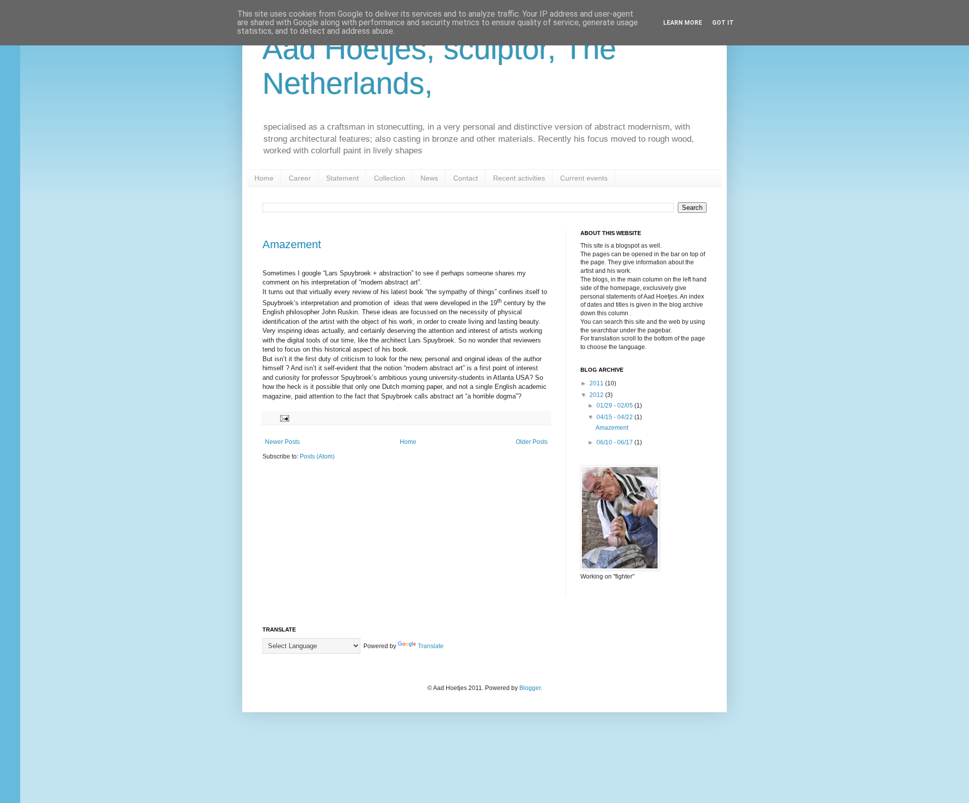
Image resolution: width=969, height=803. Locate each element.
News (429, 178)
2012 (597, 394)
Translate (431, 646)
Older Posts (532, 441)
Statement (342, 178)
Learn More (682, 22)
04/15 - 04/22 (615, 417)
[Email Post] (284, 418)
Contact (465, 178)
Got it (723, 22)
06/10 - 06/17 (615, 442)
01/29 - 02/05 (615, 405)
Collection (389, 178)
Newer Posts (282, 441)
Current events (584, 178)
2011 (597, 383)
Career (300, 178)
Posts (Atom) (317, 456)
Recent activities (519, 178)
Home (264, 178)
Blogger (530, 688)
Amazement (291, 244)
